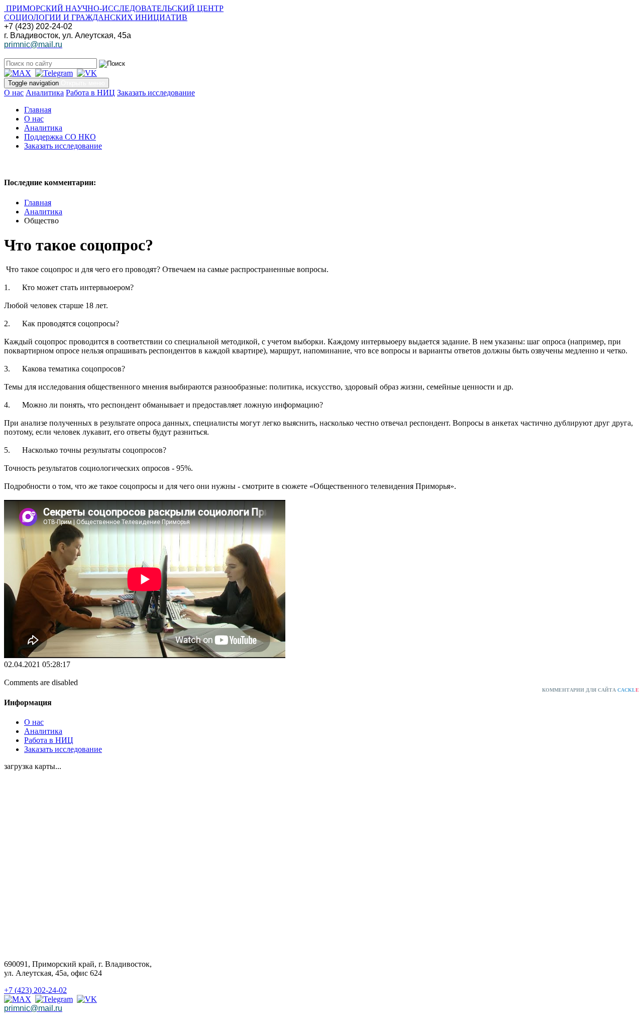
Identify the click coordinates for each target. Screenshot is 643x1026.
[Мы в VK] (87, 73)
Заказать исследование (156, 92)
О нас (14, 92)
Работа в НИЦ (90, 92)
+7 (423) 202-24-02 (35, 990)
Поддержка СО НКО (60, 137)
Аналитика (45, 92)
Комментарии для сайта (590, 690)
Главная (37, 109)
